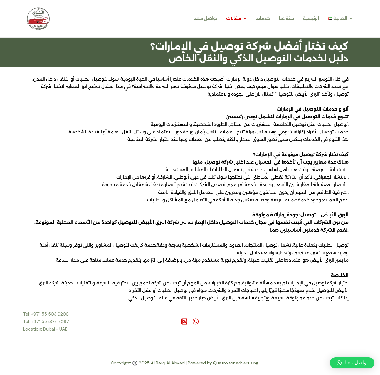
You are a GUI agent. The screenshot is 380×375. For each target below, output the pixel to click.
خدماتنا (262, 18)
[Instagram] (184, 321)
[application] (243, 19)
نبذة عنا (286, 18)
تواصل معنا (205, 18)
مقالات (233, 18)
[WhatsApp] (195, 321)
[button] (352, 362)
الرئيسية (311, 18)
